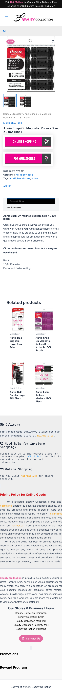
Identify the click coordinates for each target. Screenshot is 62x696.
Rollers (34, 178)
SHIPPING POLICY (47, 6)
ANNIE (12, 178)
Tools (19, 122)
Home (6, 114)
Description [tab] (17, 201)
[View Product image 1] (10, 100)
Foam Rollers (23, 178)
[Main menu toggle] (6, 17)
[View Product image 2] (25, 100)
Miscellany (17, 114)
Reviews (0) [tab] (14, 207)
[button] (4, 31)
